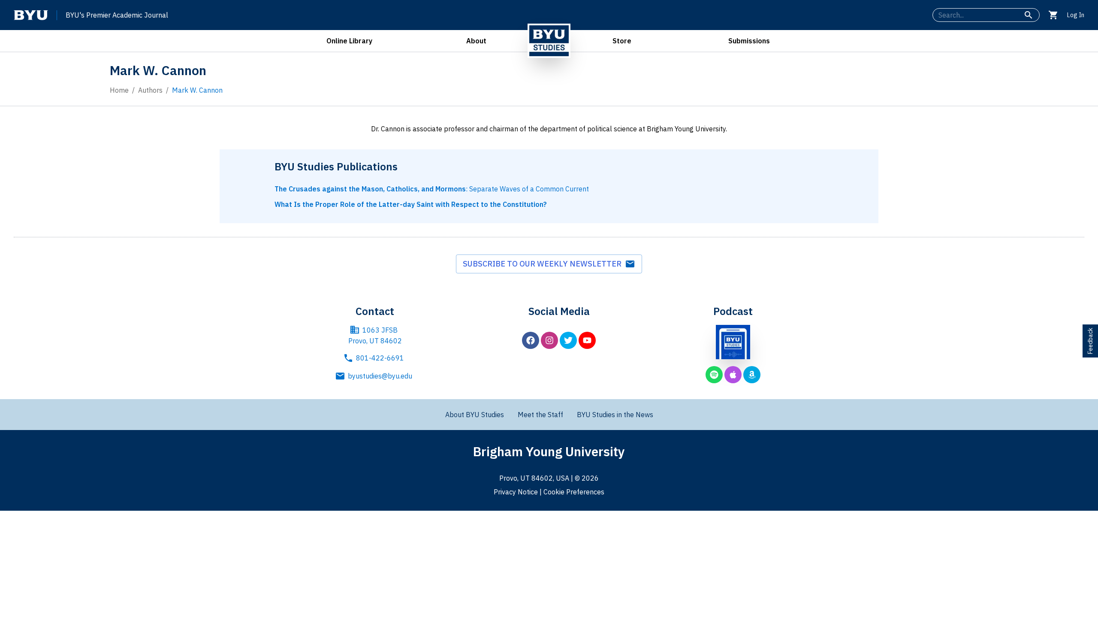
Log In (1075, 15)
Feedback (1090, 341)
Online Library (349, 40)
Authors (150, 90)
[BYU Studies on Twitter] (568, 340)
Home (119, 90)
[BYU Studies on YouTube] (587, 340)
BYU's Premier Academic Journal (117, 15)
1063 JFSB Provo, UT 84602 (375, 335)
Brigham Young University (549, 451)
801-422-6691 (380, 358)
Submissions (749, 40)
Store (621, 40)
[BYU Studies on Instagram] (549, 340)
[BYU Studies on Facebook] (530, 340)
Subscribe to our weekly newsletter (544, 264)
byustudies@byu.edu (380, 376)
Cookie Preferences (573, 492)
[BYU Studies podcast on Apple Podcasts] (733, 374)
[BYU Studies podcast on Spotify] (714, 374)
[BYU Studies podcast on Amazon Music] (751, 374)
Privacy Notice (516, 492)
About (476, 40)
